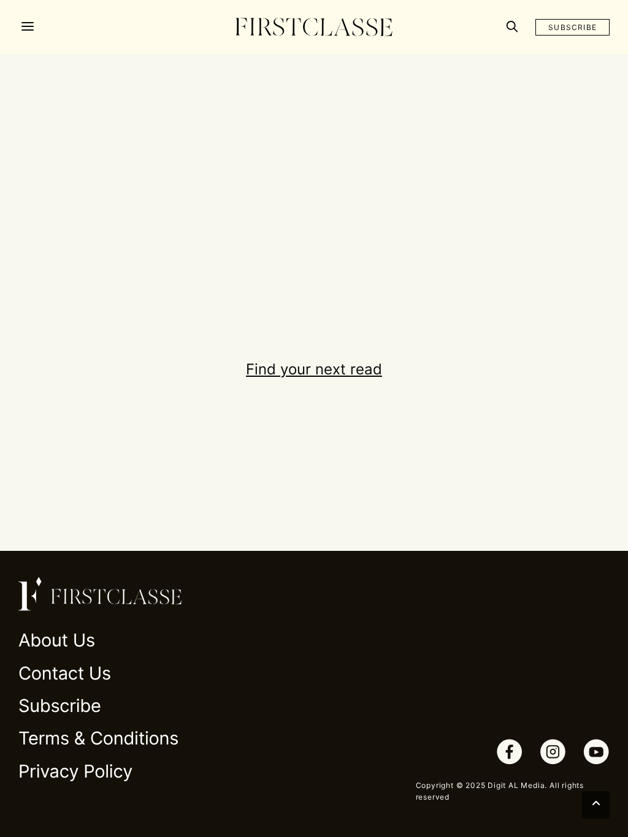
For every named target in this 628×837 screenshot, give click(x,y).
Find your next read (314, 369)
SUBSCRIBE (572, 27)
